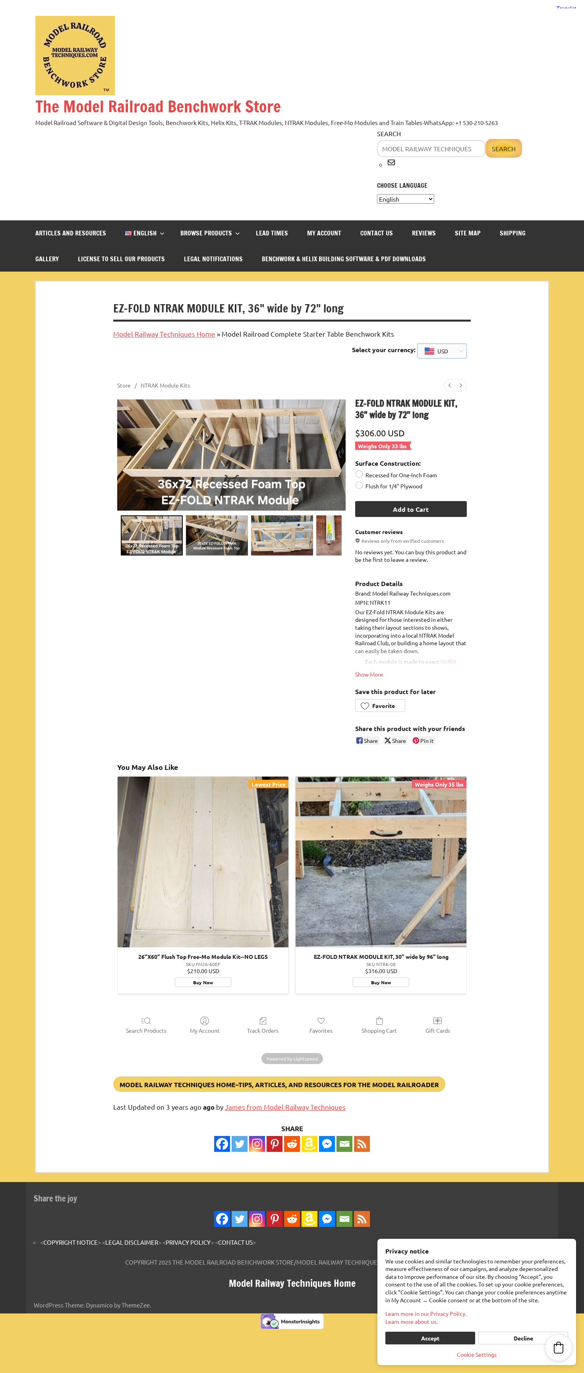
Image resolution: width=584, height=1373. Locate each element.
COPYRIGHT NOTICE (70, 1242)
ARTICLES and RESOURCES (70, 233)
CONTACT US (376, 233)
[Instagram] (257, 1144)
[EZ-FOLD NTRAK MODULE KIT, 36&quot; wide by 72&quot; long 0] (152, 535)
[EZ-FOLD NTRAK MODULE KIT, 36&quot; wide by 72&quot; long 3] (329, 535)
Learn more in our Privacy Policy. (425, 1313)
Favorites (321, 1030)
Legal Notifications (213, 259)
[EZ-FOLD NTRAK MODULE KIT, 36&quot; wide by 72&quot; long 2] (282, 535)
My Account (205, 1030)
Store (124, 385)
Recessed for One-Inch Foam (401, 474)
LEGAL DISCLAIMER (131, 1242)
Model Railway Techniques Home (164, 334)
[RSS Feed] (362, 1219)
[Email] (344, 1144)
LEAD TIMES (272, 233)
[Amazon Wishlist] (309, 1144)
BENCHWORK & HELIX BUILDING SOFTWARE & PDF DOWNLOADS (344, 259)
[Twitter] (240, 1144)
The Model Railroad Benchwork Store (158, 106)
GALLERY (47, 259)
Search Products (146, 1030)
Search (389, 133)
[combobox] (442, 351)
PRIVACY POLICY (188, 1242)
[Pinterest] (274, 1144)
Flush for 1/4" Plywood (393, 486)
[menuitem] (449, 385)
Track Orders (262, 1030)
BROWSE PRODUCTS (206, 233)
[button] (380, 705)
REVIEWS (424, 233)
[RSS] (362, 1144)
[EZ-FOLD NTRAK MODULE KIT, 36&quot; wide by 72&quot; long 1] (217, 535)
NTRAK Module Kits (165, 385)
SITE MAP (468, 233)
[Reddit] (292, 1144)
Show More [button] (369, 674)
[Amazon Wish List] (309, 1219)
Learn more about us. (411, 1321)
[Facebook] (222, 1144)
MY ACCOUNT (324, 233)
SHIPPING (513, 233)
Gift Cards (437, 1030)
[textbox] (436, 351)
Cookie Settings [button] (477, 1354)
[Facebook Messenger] (327, 1144)
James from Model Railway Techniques (285, 1107)
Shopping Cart (379, 1030)
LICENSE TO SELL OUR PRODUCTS (121, 259)
